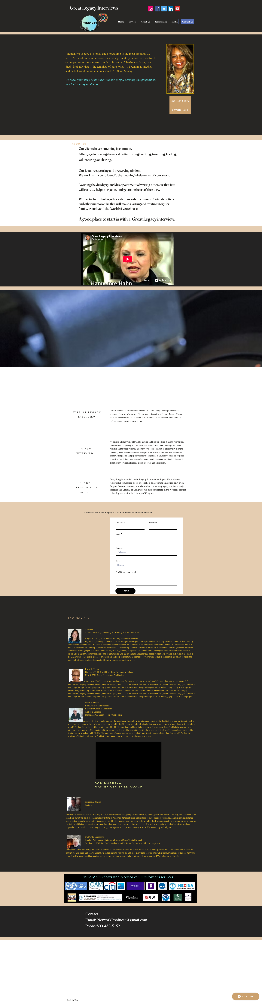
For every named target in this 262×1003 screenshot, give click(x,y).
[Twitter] (164, 8)
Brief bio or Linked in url (126, 572)
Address (119, 548)
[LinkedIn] (170, 8)
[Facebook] (157, 8)
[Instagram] (150, 8)
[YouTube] (177, 8)
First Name (120, 522)
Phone (117, 561)
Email (118, 534)
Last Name (153, 522)
